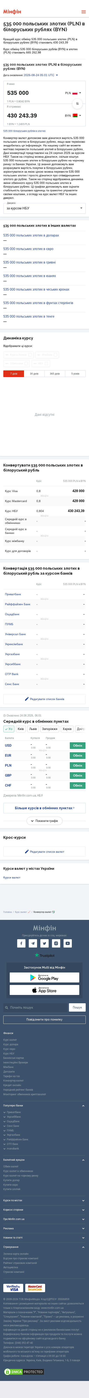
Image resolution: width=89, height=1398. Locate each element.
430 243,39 (76, 511)
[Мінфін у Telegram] (33, 943)
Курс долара (10, 1044)
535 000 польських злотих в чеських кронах (36, 289)
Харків (67, 729)
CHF (8, 785)
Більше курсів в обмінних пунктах (43, 808)
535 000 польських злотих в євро (28, 249)
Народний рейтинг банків (18, 1089)
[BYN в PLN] (77, 104)
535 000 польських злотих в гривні (29, 262)
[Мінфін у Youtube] (68, 943)
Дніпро (82, 729)
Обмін (77, 745)
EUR (8, 755)
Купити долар (11, 1180)
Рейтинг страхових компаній (20, 1263)
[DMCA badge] (44, 1372)
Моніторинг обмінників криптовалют (24, 1094)
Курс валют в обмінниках (18, 1171)
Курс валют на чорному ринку (20, 1175)
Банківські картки (13, 1058)
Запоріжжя (49, 729)
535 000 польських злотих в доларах (31, 235)
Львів (33, 729)
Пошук (77, 1007)
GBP (8, 775)
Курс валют (10, 1039)
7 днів (13, 373)
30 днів (34, 373)
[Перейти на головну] (12, 12)
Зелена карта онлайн (16, 1253)
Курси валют (11, 877)
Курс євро (9, 1049)
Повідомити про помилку (44, 1019)
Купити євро (10, 1184)
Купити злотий (11, 1189)
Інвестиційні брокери (15, 1062)
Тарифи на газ (11, 1076)
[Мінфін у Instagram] (56, 943)
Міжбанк (8, 1067)
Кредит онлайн (12, 1085)
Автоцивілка (10, 1267)
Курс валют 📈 (22, 912)
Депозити (9, 1071)
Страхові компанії (13, 1272)
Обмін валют (10, 1166)
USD (8, 745)
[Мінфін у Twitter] (44, 943)
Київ (21, 729)
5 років (75, 373)
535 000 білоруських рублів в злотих (24, 131)
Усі (10, 729)
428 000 (78, 491)
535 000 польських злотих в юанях (29, 276)
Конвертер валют (13, 1080)
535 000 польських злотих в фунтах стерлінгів (38, 303)
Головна (7, 912)
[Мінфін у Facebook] (21, 943)
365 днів (55, 373)
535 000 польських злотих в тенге (28, 316)
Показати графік (47, 821)
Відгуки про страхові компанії (20, 1258)
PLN (8, 765)
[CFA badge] (56, 1288)
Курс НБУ (8, 1053)
